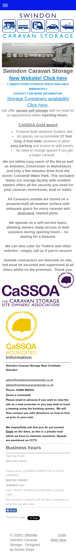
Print (17, 535)
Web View (58, 540)
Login (62, 535)
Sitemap (30, 535)
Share (12, 510)
